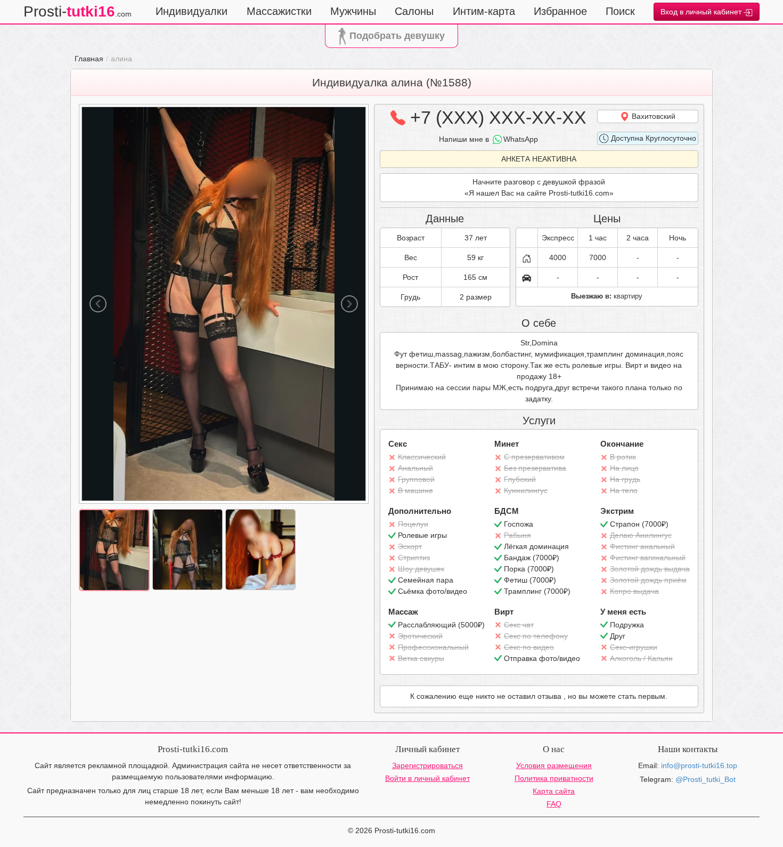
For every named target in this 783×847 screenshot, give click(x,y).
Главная (89, 58)
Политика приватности (554, 778)
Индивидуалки (191, 11)
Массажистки (279, 11)
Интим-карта (484, 11)
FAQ (554, 804)
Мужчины (353, 11)
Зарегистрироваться (427, 765)
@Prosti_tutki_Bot (705, 779)
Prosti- (77, 11)
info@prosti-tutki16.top (699, 765)
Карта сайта (554, 791)
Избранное (560, 11)
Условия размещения (554, 765)
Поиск (620, 11)
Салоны (414, 11)
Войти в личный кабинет (427, 778)
